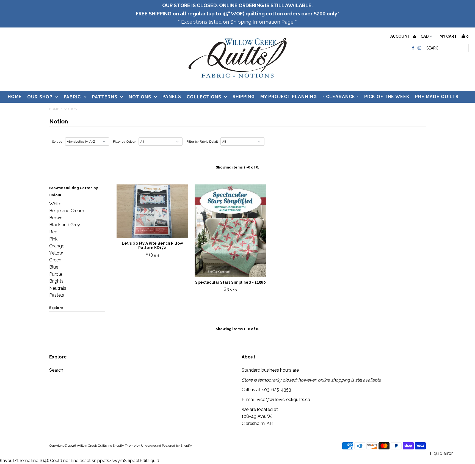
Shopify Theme (124, 446)
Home (15, 96)
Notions (140, 97)
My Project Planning (288, 96)
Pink (53, 239)
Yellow (56, 253)
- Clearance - (340, 96)
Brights (56, 281)
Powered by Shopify (177, 446)
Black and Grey (64, 224)
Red (53, 231)
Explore (56, 308)
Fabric (72, 97)
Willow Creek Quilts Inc (94, 446)
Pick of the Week (387, 96)
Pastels (56, 295)
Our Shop (40, 97)
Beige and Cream (66, 210)
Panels (171, 96)
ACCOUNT (400, 36)
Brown (55, 217)
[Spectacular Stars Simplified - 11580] (230, 230)
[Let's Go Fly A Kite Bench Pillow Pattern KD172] (152, 211)
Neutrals (57, 288)
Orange (56, 245)
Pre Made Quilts (437, 96)
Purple (55, 274)
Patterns (104, 97)
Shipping (244, 96)
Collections (204, 97)
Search (56, 370)
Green (55, 260)
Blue (53, 267)
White (55, 203)
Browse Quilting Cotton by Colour (73, 191)
